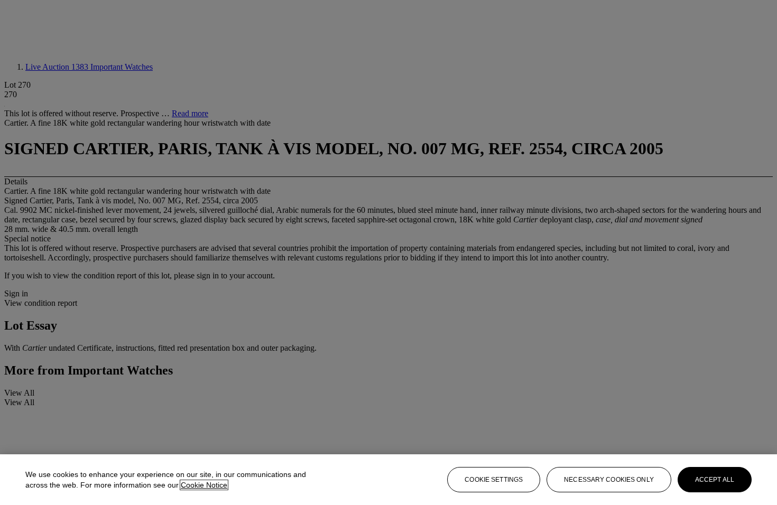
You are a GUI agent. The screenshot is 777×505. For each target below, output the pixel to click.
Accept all (714, 479)
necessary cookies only (609, 479)
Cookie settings (494, 479)
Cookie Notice (204, 485)
